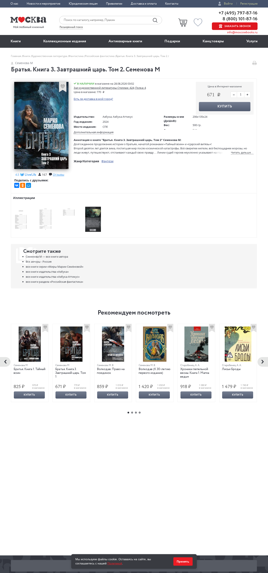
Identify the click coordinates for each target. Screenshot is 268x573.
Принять (183, 561)
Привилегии (114, 4)
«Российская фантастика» (54, 282)
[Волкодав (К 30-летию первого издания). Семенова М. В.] (155, 344)
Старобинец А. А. (190, 365)
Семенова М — (47, 256)
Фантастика (76, 56)
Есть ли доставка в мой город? (93, 99)
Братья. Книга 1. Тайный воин (29, 371)
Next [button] (263, 362)
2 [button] (132, 412)
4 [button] (139, 412)
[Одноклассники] (22, 185)
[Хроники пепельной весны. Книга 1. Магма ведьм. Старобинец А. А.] (196, 344)
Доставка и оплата (144, 4)
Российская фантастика (100, 56)
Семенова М (24, 63)
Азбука (107, 117)
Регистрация (249, 4)
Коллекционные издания (64, 41)
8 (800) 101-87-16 (240, 19)
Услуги (252, 41)
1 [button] (128, 412)
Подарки (172, 41)
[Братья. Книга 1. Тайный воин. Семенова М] (30, 344)
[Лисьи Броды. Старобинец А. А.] (238, 344)
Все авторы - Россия (39, 261)
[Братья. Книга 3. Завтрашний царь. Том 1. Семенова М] (71, 344)
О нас (14, 4)
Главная (16, 56)
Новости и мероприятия (43, 4)
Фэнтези (107, 161)
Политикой (114, 563)
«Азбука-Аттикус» (53, 277)
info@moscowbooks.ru (242, 32)
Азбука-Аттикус (123, 117)
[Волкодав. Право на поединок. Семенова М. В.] (113, 344)
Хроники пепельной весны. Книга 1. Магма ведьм (194, 373)
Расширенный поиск (71, 27)
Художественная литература (50, 56)
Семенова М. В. (105, 365)
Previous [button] (5, 362)
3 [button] (136, 412)
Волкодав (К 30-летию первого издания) (154, 371)
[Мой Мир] (28, 185)
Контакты (171, 4)
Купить (29, 395)
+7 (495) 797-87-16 (238, 13)
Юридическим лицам (83, 4)
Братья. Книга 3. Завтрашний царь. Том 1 (70, 373)
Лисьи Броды (231, 369)
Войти (228, 4)
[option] (30, 363)
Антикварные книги (125, 41)
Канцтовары (213, 41)
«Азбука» (47, 272)
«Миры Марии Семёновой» (54, 266)
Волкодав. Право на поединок (111, 371)
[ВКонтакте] (16, 185)
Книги (15, 41)
